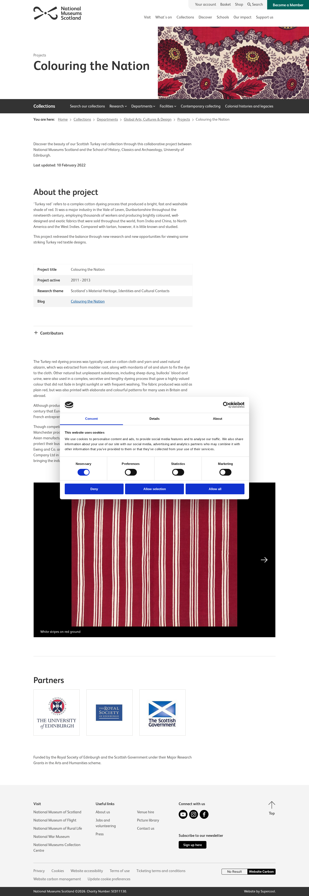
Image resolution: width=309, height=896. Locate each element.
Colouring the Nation (88, 301)
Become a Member (288, 5)
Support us (264, 17)
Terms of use (120, 871)
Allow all (215, 489)
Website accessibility (87, 871)
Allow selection (154, 489)
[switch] (131, 472)
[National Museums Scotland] (57, 12)
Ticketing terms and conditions (160, 871)
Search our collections (87, 106)
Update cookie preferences (109, 879)
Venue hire (145, 812)
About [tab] (217, 418)
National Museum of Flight (54, 820)
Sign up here (192, 845)
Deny (94, 489)
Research (117, 106)
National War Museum (51, 837)
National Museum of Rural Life (57, 828)
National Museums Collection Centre (57, 848)
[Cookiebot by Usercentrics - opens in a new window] (226, 405)
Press (100, 834)
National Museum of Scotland (57, 812)
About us (103, 812)
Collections (185, 17)
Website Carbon (261, 872)
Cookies (58, 871)
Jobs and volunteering (106, 823)
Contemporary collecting (201, 106)
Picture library (148, 820)
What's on (163, 17)
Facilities (166, 106)
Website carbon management (57, 879)
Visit (147, 17)
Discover (205, 17)
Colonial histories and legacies (249, 106)
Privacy (39, 871)
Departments (141, 106)
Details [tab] (154, 418)
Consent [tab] (91, 418)
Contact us (145, 828)
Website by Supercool (259, 891)
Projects (39, 55)
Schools (223, 17)
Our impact (242, 17)
